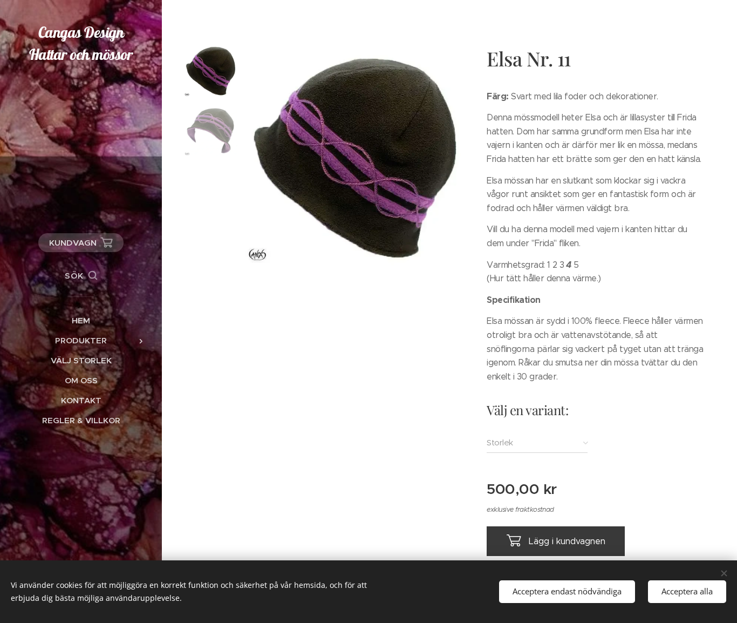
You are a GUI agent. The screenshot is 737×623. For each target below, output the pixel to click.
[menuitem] (81, 320)
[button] (81, 276)
